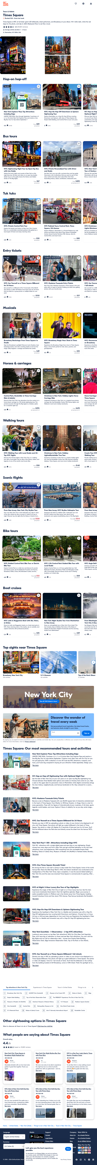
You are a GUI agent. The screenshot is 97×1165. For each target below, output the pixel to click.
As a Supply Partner (83, 1135)
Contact (47, 1135)
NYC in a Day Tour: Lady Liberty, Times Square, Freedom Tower (79, 1054)
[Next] (93, 662)
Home (5, 1126)
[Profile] (91, 4)
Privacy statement (30, 741)
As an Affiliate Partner (84, 1141)
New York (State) (26, 1126)
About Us (72, 1135)
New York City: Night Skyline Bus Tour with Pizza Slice (48, 1054)
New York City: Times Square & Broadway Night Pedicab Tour (15, 1054)
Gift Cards (73, 1147)
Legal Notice (49, 1138)
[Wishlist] (76, 4)
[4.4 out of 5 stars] (8, 27)
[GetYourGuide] (5, 3)
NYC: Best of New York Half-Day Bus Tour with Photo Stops (17, 1090)
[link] (21, 664)
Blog (71, 1141)
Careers (72, 1138)
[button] (21, 664)
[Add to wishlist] (38, 86)
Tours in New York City (63, 1126)
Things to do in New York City (44, 1126)
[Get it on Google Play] (37, 1136)
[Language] (83, 3)
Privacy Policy (49, 1141)
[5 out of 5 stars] (17, 1058)
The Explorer (72, 1151)
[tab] (16, 987)
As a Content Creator (84, 1138)
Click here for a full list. (45, 1026)
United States (13, 1126)
